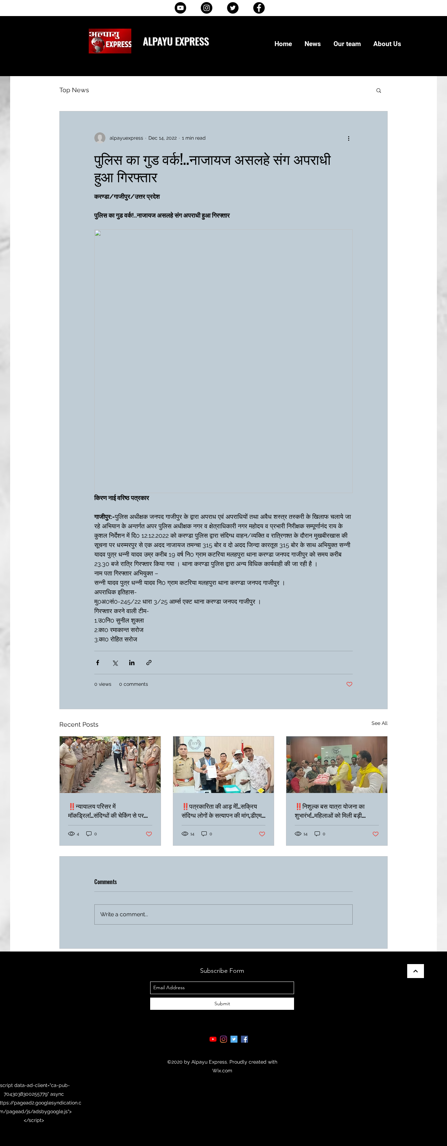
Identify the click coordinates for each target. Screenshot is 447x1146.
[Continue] (415, 971)
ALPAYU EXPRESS (176, 40)
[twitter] (233, 1039)
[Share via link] (149, 662)
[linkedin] (223, 1039)
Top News (74, 90)
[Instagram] (206, 8)
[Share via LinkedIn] (132, 662)
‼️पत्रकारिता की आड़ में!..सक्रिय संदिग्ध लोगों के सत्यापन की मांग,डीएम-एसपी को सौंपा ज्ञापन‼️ (223, 810)
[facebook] (244, 1039)
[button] (378, 90)
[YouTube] (180, 8)
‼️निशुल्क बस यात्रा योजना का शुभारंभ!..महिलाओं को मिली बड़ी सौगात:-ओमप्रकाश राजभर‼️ (330, 810)
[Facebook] (259, 8)
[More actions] (348, 138)
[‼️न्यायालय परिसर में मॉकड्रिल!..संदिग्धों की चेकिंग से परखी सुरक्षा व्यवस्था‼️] (110, 764)
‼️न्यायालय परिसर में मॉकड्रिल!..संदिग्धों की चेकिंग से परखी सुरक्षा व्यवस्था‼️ (109, 810)
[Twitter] (233, 8)
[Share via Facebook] (97, 662)
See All (380, 723)
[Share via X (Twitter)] (114, 662)
